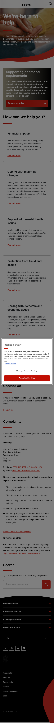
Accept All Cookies (27, 378)
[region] (27, 361)
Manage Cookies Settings (27, 371)
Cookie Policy (10, 364)
